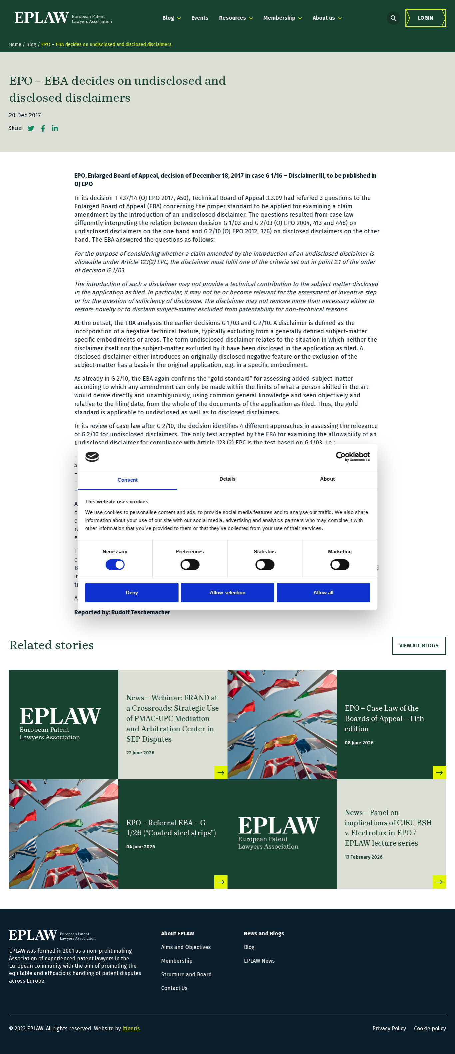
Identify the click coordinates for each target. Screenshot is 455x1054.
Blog (31, 44)
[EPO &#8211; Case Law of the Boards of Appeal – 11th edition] (282, 724)
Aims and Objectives (186, 947)
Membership (177, 961)
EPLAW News (259, 961)
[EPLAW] (63, 18)
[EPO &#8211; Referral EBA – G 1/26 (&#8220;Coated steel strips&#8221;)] (63, 834)
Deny (132, 592)
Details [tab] (228, 479)
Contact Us (174, 988)
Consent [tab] (128, 480)
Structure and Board (186, 974)
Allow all (323, 592)
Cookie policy (430, 1028)
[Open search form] (393, 18)
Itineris (131, 1028)
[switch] (190, 564)
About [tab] (327, 479)
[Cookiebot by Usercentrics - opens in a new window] (341, 457)
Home (15, 44)
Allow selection (227, 592)
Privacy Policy (389, 1028)
